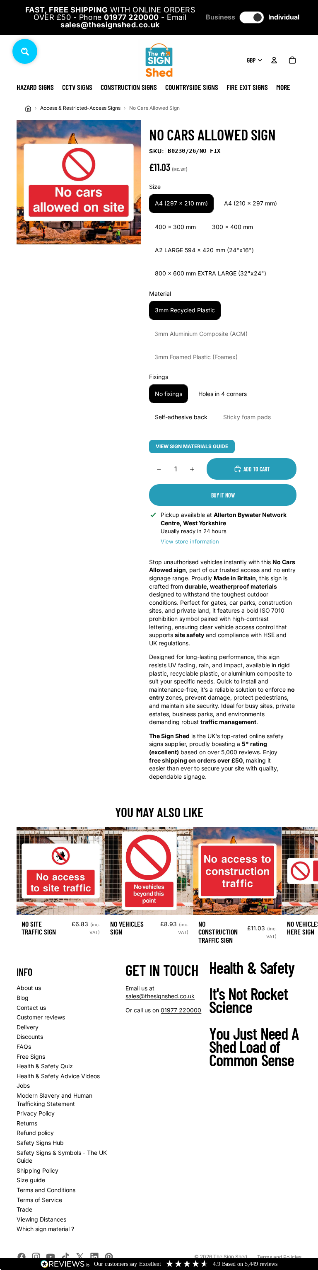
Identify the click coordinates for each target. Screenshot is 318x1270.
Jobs (23, 1085)
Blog (23, 997)
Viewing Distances (41, 1219)
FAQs (24, 1046)
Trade (24, 1209)
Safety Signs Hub (40, 1142)
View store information (190, 541)
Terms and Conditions (46, 1189)
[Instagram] (36, 1257)
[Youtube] (50, 1257)
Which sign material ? (45, 1228)
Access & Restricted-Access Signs (80, 108)
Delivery (28, 1027)
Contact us (31, 1007)
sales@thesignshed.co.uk (160, 996)
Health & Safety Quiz (45, 1066)
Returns (27, 1123)
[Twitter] (80, 1257)
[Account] (274, 60)
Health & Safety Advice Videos (58, 1075)
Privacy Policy (36, 1113)
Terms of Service (39, 1199)
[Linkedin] (94, 1257)
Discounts (30, 1036)
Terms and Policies (279, 1257)
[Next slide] (292, 889)
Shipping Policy (37, 1170)
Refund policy (35, 1132)
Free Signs (31, 1056)
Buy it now (223, 495)
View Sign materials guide (192, 446)
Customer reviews (41, 1017)
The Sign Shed (230, 1256)
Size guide (31, 1179)
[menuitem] (283, 87)
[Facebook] (21, 1257)
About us (29, 987)
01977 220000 (181, 1010)
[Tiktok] (65, 1257)
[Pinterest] (109, 1257)
